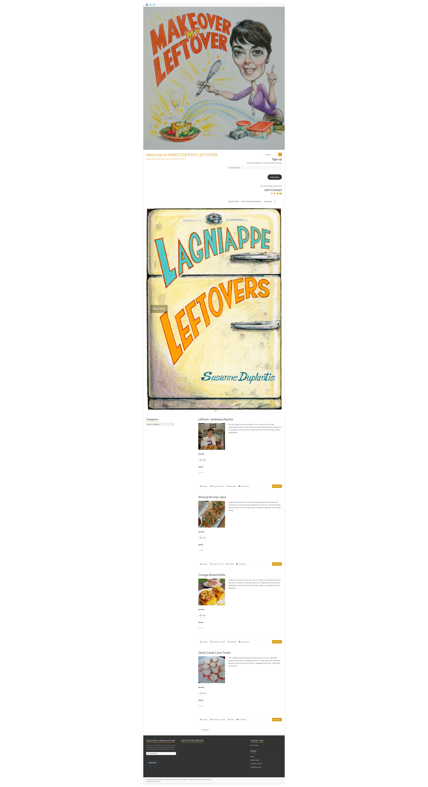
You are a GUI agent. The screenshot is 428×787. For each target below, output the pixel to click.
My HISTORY (233, 201)
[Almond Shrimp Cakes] (211, 502)
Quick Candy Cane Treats (214, 652)
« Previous (205, 730)
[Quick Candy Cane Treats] (211, 657)
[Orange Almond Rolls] (211, 580)
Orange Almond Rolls (211, 575)
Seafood (231, 564)
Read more (277, 486)
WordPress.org (255, 767)
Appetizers (232, 486)
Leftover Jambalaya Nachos (215, 419)
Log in (252, 756)
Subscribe (274, 177)
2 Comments (245, 642)
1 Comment (242, 564)
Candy (232, 719)
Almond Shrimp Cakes (212, 497)
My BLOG (268, 201)
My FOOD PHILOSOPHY (251, 201)
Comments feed (256, 763)
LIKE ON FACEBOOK (192, 740)
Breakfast (233, 642)
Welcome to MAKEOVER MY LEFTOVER (181, 154)
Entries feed (254, 760)
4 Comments (244, 486)
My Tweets (254, 745)
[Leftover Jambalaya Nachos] (211, 424)
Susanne (205, 486)
